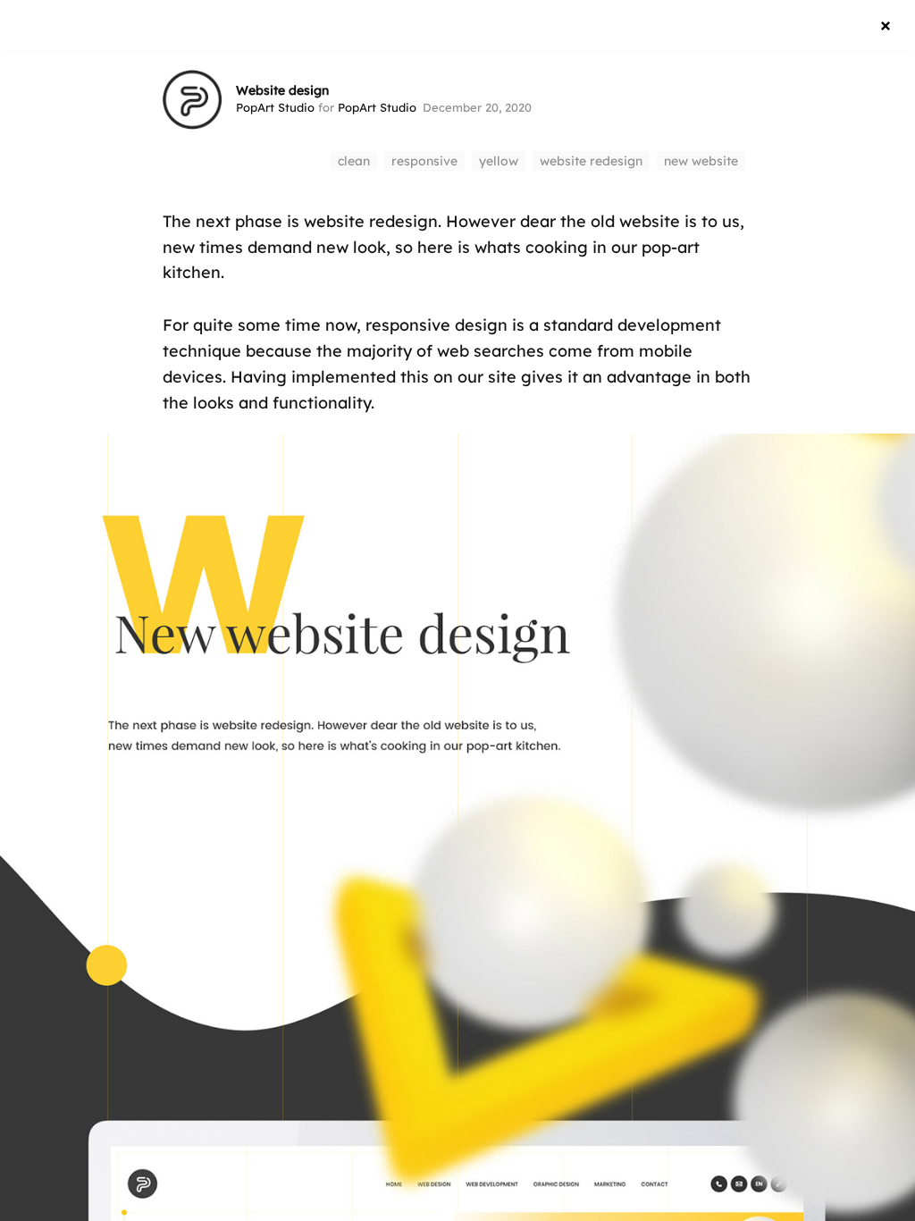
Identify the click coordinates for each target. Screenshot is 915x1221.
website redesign (591, 161)
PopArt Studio (275, 107)
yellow (498, 161)
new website (701, 161)
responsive (424, 161)
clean (354, 161)
